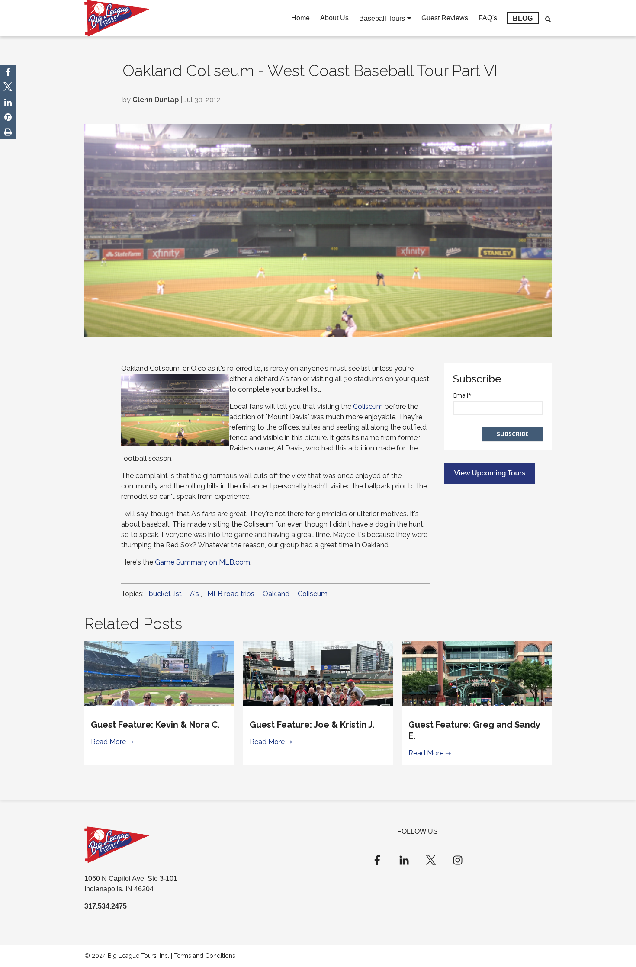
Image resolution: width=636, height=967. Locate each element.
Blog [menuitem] (523, 18)
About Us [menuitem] (334, 18)
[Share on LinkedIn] (8, 102)
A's (194, 594)
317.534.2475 (105, 906)
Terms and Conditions (204, 955)
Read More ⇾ (112, 742)
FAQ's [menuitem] (488, 18)
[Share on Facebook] (8, 72)
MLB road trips (230, 594)
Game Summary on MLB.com (202, 562)
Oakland (276, 594)
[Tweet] (7, 88)
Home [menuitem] (300, 18)
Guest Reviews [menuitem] (444, 18)
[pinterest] (8, 117)
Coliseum (368, 406)
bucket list (165, 594)
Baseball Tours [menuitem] (382, 18)
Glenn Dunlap (155, 100)
